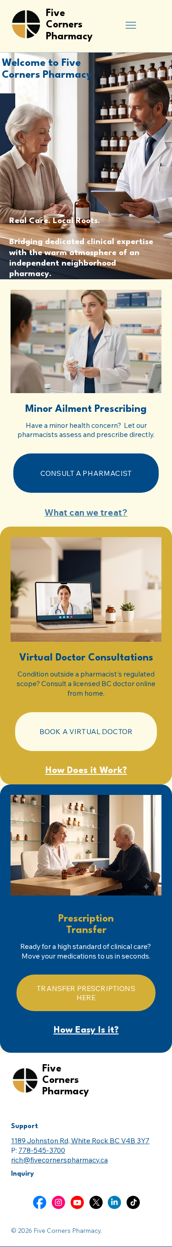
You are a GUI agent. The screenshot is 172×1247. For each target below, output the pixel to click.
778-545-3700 (41, 1150)
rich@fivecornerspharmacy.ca (59, 1159)
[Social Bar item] (39, 1202)
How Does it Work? (86, 770)
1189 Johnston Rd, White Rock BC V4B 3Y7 (80, 1140)
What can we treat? (86, 512)
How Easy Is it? (86, 1030)
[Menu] (131, 25)
